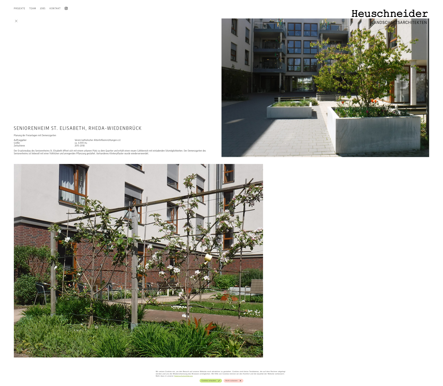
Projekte (19, 8)
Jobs (43, 8)
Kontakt (55, 8)
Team (32, 8)
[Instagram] (66, 8)
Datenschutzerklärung (183, 376)
